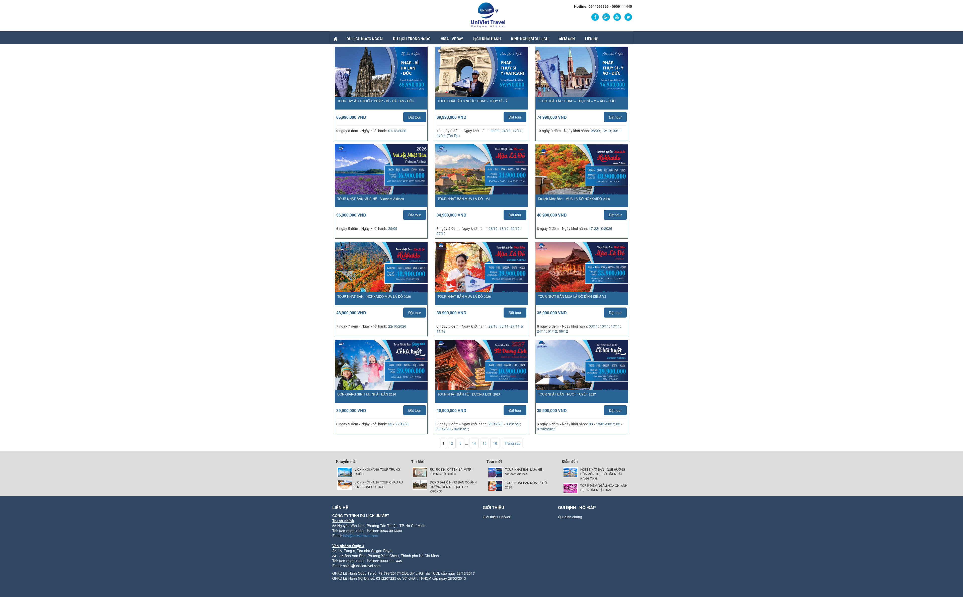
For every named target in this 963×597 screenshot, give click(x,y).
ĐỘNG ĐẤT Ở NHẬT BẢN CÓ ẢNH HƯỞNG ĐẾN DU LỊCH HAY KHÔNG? (453, 486)
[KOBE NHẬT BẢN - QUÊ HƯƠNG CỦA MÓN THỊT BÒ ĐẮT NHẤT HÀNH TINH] (570, 472)
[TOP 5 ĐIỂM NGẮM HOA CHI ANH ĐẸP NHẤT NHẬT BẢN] (570, 488)
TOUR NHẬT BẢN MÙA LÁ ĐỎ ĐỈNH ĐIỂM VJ (572, 296)
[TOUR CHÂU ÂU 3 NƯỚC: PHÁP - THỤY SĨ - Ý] (481, 73)
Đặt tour (414, 117)
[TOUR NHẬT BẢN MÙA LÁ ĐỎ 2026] (481, 274)
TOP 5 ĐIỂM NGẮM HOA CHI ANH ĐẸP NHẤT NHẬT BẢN (603, 487)
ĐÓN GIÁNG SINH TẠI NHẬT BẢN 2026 (366, 394)
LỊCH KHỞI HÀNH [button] (487, 39)
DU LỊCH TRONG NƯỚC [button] (412, 39)
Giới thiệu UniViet (496, 516)
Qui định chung (570, 516)
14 (474, 443)
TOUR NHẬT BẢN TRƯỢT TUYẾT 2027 (567, 394)
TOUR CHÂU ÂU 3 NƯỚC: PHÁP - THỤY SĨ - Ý (473, 100)
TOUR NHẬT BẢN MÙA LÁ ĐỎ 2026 (464, 296)
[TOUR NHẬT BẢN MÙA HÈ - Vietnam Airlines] (381, 176)
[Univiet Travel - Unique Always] (488, 14)
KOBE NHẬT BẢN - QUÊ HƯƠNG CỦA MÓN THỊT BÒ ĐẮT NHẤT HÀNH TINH (602, 473)
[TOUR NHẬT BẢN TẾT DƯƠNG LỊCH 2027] (481, 372)
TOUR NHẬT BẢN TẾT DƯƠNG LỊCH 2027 (469, 394)
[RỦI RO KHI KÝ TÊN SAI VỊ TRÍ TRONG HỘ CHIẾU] (420, 472)
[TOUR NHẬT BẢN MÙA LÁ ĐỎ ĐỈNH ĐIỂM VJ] (581, 274)
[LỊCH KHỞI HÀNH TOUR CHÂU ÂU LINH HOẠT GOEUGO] (344, 484)
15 (485, 443)
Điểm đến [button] (567, 39)
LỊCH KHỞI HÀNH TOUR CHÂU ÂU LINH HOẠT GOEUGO (379, 484)
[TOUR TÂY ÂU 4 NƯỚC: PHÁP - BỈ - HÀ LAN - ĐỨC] (381, 73)
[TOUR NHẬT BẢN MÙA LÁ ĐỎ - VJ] (481, 176)
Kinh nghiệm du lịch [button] (529, 39)
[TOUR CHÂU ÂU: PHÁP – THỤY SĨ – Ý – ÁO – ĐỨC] (581, 73)
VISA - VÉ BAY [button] (452, 39)
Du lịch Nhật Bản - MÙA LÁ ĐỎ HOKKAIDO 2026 (574, 198)
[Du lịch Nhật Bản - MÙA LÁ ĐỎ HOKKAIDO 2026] (581, 176)
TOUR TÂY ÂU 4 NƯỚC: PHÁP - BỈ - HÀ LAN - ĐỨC (375, 100)
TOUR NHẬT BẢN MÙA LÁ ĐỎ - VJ (464, 198)
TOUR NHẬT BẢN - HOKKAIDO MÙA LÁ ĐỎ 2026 (374, 296)
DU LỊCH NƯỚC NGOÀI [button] (365, 39)
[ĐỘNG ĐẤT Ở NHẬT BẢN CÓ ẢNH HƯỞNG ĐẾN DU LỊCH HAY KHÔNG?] (420, 484)
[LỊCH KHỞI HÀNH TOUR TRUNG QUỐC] (344, 472)
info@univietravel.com (360, 535)
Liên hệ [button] (591, 39)
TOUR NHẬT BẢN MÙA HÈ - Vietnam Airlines (370, 198)
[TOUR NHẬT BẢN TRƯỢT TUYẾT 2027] (581, 372)
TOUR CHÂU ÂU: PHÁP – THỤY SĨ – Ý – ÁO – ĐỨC (576, 100)
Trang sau (513, 443)
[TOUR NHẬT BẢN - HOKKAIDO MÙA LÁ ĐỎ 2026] (381, 274)
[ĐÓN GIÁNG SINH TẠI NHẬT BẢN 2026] (381, 372)
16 (495, 443)
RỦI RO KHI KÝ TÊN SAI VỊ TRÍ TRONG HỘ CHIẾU (451, 471)
